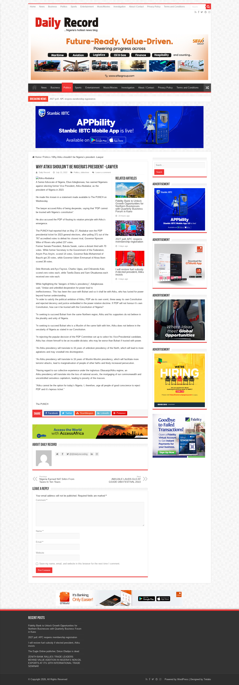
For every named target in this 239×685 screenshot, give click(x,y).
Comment (41, 500)
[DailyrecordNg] (66, 23)
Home (33, 6)
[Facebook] (199, 12)
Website (40, 552)
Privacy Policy (153, 6)
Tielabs (207, 679)
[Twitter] (201, 12)
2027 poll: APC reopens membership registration (73, 98)
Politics (63, 6)
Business (52, 6)
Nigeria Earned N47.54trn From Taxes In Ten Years (56, 479)
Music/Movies (103, 6)
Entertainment (87, 6)
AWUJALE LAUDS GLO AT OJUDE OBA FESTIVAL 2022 (125, 479)
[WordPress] (205, 12)
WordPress (182, 679)
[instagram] (209, 12)
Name (39, 531)
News (42, 6)
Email (39, 542)
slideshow (85, 172)
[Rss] (195, 12)
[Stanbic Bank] (119, 127)
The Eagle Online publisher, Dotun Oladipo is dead (53, 651)
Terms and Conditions (174, 6)
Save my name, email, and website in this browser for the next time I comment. (79, 563)
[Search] (208, 6)
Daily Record (44, 172)
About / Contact (136, 6)
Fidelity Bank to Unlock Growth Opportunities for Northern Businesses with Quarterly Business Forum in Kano (129, 206)
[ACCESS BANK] (90, 431)
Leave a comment (103, 172)
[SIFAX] (119, 57)
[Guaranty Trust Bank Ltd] (119, 597)
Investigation (120, 6)
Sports (74, 6)
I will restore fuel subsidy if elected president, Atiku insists (129, 272)
